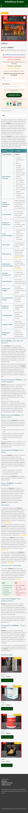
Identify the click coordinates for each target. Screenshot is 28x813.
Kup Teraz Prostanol (7, 737)
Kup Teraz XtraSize (7, 708)
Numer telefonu (6, 84)
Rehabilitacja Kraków (14, 2)
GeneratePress (23, 808)
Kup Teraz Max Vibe (7, 680)
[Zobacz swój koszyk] (1, 6)
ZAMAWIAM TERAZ (14, 95)
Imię (3, 77)
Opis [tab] (3, 115)
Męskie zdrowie (8, 110)
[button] (24, 17)
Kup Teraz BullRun (6, 765)
